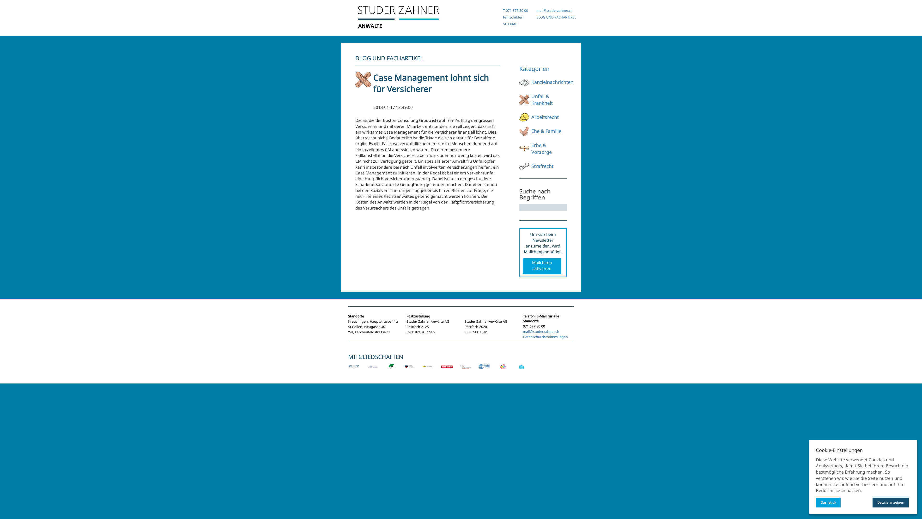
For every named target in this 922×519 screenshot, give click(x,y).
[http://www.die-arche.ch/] (503, 370)
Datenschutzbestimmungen (545, 336)
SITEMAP (510, 24)
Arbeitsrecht (545, 117)
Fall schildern (514, 17)
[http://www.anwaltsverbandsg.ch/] (391, 370)
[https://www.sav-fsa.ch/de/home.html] (354, 370)
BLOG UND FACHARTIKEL (556, 17)
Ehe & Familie (546, 131)
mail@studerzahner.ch (554, 10)
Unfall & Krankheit (542, 99)
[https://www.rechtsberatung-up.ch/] (466, 370)
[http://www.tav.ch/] (372, 370)
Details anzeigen (890, 502)
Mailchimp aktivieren (542, 265)
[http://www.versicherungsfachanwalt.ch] (410, 370)
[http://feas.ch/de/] (428, 370)
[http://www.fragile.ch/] (484, 370)
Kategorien (534, 69)
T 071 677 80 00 (515, 10)
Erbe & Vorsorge (541, 148)
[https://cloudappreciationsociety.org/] (521, 370)
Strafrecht (542, 166)
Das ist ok (828, 502)
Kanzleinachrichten (552, 82)
